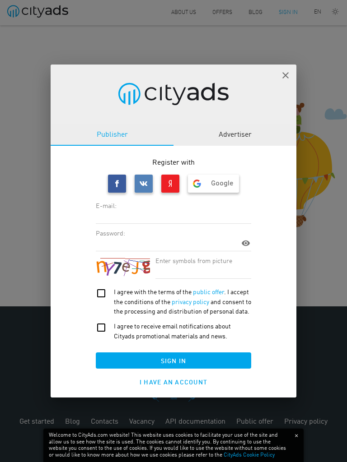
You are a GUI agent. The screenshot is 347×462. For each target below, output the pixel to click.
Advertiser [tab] (235, 135)
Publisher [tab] (112, 135)
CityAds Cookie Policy (249, 455)
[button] (285, 75)
